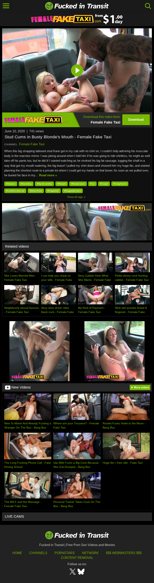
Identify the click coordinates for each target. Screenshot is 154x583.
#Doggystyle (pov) (72, 191)
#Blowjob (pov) (78, 184)
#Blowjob (61, 184)
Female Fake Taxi (32, 144)
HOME (17, 553)
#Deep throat (36, 191)
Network (90, 553)
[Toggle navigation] (6, 6)
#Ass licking (26, 184)
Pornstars (65, 553)
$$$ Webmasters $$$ (124, 553)
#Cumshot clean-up (15, 191)
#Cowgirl (104, 184)
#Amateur (10, 184)
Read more (46, 175)
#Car (92, 184)
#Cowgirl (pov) (119, 184)
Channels (38, 553)
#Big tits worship (44, 184)
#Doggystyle (53, 191)
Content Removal (77, 557)
